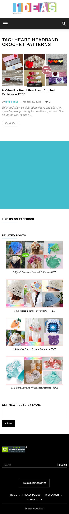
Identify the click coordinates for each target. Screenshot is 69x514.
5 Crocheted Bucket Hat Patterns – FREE (34, 310)
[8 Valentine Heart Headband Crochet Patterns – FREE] (34, 70)
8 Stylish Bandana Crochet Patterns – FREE (34, 272)
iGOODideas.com (34, 483)
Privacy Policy (31, 494)
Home (13, 494)
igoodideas (11, 101)
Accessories (34, 85)
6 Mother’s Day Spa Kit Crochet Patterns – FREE (34, 387)
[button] (63, 23)
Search (63, 464)
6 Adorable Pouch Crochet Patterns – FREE (34, 349)
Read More (12, 124)
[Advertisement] (34, 175)
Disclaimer (52, 494)
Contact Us (34, 499)
